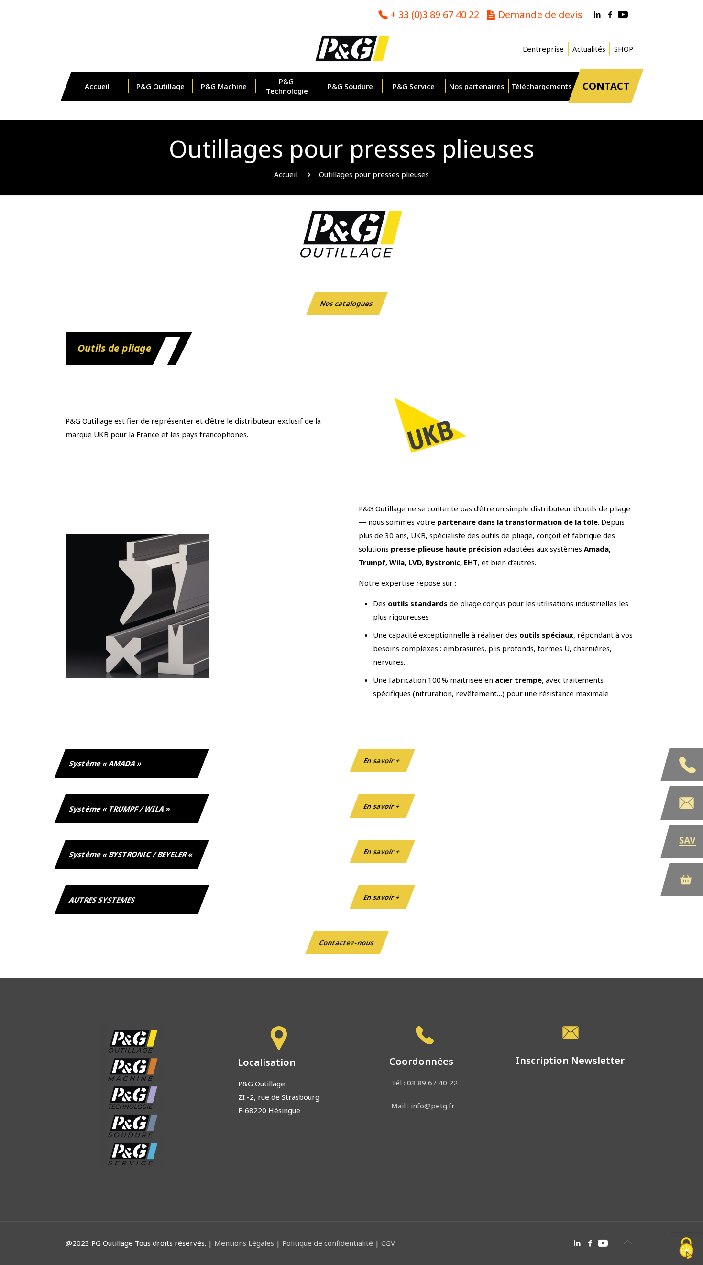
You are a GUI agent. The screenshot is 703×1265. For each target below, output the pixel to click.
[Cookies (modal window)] (686, 1248)
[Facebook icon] (610, 14)
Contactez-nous (347, 942)
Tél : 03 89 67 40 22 (424, 1082)
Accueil (285, 174)
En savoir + (382, 760)
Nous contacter (686, 803)
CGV (388, 1243)
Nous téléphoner (686, 764)
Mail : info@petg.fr (423, 1105)
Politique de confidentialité (327, 1243)
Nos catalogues (347, 303)
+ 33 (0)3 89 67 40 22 (435, 14)
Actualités (588, 49)
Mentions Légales (245, 1243)
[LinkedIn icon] (597, 14)
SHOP (623, 49)
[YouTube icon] (623, 14)
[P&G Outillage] (351, 47)
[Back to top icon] (627, 1242)
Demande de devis (540, 14)
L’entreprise (543, 49)
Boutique (686, 879)
